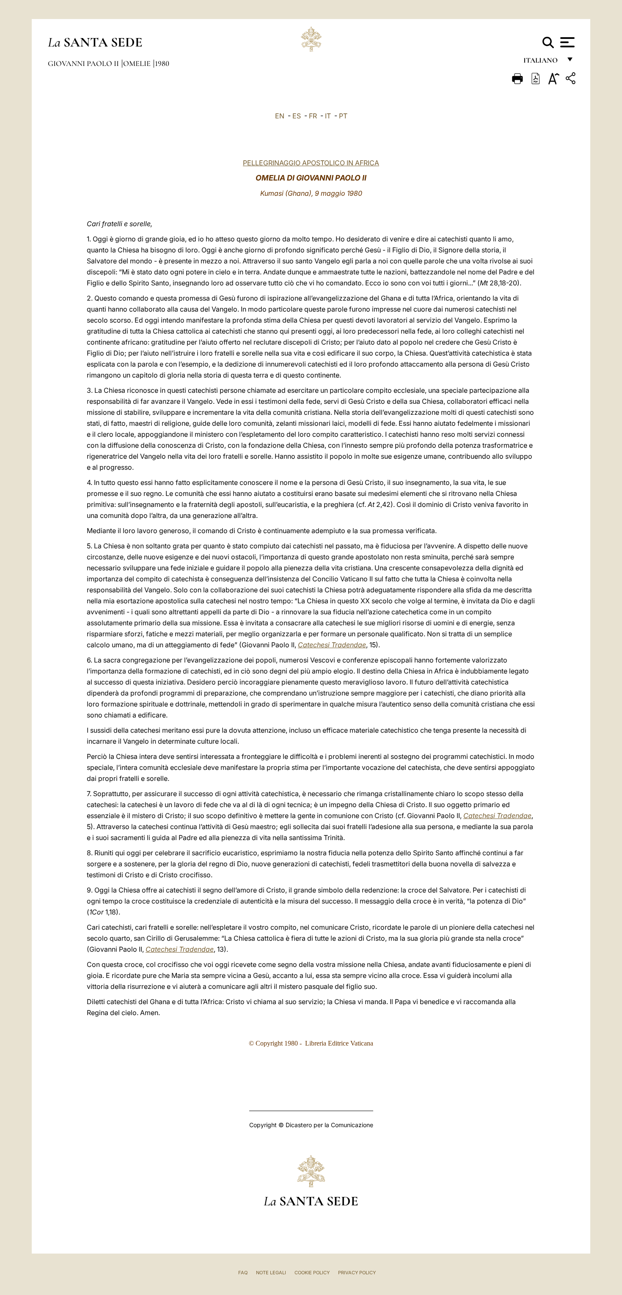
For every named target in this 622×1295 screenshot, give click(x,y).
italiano (542, 62)
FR (313, 116)
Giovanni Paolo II (84, 63)
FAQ (243, 1273)
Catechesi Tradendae (332, 645)
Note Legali (271, 1273)
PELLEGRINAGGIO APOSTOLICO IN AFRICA (311, 163)
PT (343, 116)
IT (328, 116)
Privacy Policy (357, 1273)
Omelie (137, 63)
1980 (162, 63)
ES (296, 116)
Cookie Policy (312, 1273)
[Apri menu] (566, 42)
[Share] (572, 79)
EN (279, 116)
